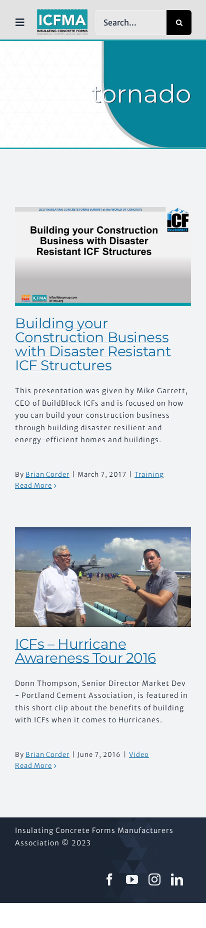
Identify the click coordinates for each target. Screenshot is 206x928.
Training (149, 474)
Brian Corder (48, 474)
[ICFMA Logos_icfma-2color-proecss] (62, 12)
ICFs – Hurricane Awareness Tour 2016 (85, 650)
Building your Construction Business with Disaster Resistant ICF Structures (92, 344)
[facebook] (110, 879)
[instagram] (154, 879)
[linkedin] (177, 879)
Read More (33, 485)
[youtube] (132, 879)
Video (139, 754)
